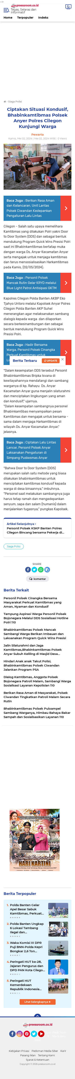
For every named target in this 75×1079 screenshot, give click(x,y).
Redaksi (39, 1040)
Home (8, 17)
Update (51, 360)
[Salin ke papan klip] (47, 569)
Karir (63, 1050)
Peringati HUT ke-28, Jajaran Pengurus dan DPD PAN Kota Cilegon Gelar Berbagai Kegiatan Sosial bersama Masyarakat (27, 966)
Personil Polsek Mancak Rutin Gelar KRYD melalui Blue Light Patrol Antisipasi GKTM (32, 283)
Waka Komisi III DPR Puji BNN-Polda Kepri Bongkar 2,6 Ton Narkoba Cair (26, 947)
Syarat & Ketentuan (37, 1059)
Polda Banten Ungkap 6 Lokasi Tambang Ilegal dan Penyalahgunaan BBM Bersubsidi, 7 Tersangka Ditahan (27, 928)
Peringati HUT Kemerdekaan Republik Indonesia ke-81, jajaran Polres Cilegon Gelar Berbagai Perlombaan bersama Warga (27, 985)
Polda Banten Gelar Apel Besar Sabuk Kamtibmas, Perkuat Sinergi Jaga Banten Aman (26, 909)
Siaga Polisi (13, 546)
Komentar (39, 578)
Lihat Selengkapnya (36, 1001)
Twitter (36, 1039)
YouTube (44, 1039)
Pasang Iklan (28, 1055)
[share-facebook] (28, 569)
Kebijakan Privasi (19, 1050)
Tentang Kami (46, 1055)
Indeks (43, 17)
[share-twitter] (34, 569)
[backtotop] (37, 1017)
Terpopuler (25, 17)
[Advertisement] (37, 59)
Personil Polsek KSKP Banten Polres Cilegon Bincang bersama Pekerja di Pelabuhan (34, 530)
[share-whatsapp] (41, 569)
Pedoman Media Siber (45, 1050)
